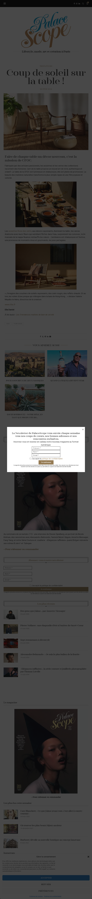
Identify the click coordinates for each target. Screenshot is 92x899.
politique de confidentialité (52, 459)
